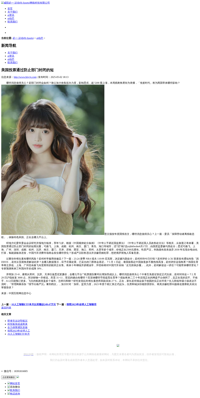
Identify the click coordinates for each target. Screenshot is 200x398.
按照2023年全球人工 (19, 330)
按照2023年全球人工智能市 (82, 304)
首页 (10, 8)
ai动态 (11, 18)
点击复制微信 (8, 377)
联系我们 (13, 21)
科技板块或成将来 (18, 324)
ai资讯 (11, 15)
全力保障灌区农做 (18, 327)
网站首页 (15, 383)
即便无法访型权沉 (18, 320)
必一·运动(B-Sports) (23, 38)
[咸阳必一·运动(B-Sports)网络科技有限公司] (25, 2)
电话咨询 (15, 393)
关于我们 (13, 11)
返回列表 (6, 307)
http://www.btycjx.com (25, 77)
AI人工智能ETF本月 (19, 334)
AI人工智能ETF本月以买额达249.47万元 (33, 304)
